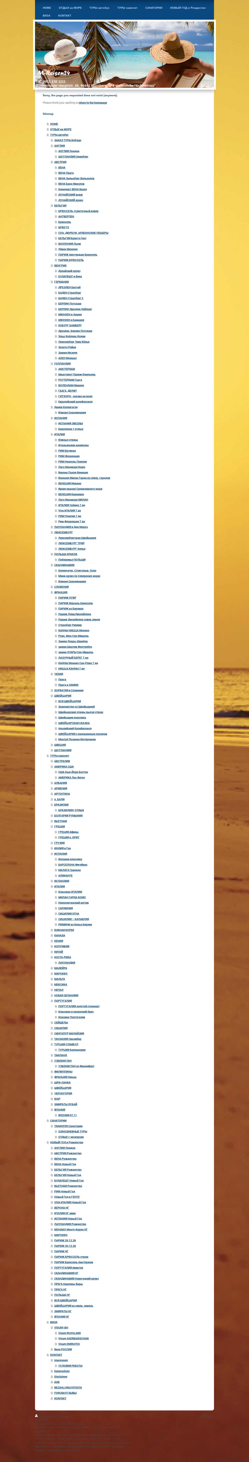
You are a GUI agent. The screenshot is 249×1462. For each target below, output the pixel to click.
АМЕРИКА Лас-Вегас (71, 777)
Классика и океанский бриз (76, 1011)
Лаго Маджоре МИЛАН (73, 499)
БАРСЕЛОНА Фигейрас (72, 864)
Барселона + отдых (70, 429)
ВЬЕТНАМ (60, 821)
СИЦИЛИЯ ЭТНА (68, 913)
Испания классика (70, 859)
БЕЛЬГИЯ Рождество (68, 1169)
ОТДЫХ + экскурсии (71, 1137)
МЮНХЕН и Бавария (71, 320)
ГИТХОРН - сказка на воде (75, 396)
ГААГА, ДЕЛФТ (67, 391)
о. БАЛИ (59, 799)
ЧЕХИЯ (58, 674)
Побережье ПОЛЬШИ (72, 559)
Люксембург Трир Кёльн (73, 342)
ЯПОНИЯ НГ (61, 1316)
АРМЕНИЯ (60, 788)
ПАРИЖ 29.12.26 (65, 1240)
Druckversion (47, 1416)
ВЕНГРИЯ (60, 265)
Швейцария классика (72, 717)
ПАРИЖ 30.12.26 (65, 1246)
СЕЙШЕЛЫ (61, 1022)
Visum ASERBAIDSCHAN (73, 1338)
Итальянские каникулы (73, 445)
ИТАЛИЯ (59, 434)
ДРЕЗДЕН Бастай (69, 287)
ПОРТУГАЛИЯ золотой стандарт (79, 1006)
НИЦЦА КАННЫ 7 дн (71, 668)
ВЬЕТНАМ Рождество (68, 1186)
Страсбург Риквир (70, 625)
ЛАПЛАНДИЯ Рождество (70, 1224)
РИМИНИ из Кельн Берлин (75, 924)
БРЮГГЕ (63, 227)
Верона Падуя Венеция (73, 472)
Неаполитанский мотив (73, 903)
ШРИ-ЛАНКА (62, 1082)
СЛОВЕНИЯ (61, 587)
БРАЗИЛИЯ (61, 804)
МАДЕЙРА (60, 968)
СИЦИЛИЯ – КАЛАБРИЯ (73, 919)
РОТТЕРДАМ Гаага (70, 380)
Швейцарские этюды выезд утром (80, 712)
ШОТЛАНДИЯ (62, 750)
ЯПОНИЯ (59, 1109)
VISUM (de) (61, 1327)
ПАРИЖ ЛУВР (67, 598)
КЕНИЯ (58, 941)
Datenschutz (62, 1371)
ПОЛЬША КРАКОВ (65, 554)
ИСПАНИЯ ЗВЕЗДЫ (70, 423)
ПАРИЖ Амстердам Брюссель (77, 254)
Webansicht (207, 1416)
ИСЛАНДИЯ (61, 881)
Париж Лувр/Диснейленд (74, 614)
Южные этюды (68, 440)
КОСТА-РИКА (62, 957)
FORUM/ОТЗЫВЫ (65, 1393)
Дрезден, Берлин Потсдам (75, 331)
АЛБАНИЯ (60, 783)
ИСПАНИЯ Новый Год (68, 1218)
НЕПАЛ (58, 990)
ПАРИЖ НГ (61, 1251)
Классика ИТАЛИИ (70, 892)
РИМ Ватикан (67, 450)
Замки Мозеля (67, 352)
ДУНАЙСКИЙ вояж (70, 194)
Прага (62, 679)
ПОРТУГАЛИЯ (63, 1001)
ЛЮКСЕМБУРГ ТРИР (71, 543)
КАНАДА (59, 935)
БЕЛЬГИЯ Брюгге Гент (72, 238)
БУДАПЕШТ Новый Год (69, 1180)
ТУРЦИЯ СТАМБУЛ (66, 1044)
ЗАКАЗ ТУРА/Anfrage (67, 140)
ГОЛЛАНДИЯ (62, 363)
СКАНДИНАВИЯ (64, 565)
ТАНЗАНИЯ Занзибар (67, 1039)
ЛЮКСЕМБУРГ (63, 532)
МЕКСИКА (60, 984)
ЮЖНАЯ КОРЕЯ (64, 930)
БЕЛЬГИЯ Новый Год (67, 1175)
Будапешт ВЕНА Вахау (72, 189)
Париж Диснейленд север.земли (79, 619)
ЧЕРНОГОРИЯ (63, 1093)
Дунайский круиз (69, 271)
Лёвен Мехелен (68, 249)
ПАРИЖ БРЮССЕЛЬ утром (71, 1257)
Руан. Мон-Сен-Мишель (73, 636)
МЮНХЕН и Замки (70, 314)
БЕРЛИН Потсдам (69, 303)
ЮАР (57, 1099)
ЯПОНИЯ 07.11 (67, 1115)
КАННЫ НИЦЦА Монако (73, 630)
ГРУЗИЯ (59, 843)
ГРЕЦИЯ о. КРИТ (68, 837)
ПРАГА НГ (60, 1289)
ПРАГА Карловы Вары (68, 1284)
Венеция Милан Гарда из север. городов (84, 478)
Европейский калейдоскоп (75, 401)
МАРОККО (61, 973)
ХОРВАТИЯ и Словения (68, 690)
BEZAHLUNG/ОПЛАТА (68, 1387)
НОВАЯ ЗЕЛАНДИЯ (66, 995)
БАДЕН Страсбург (69, 293)
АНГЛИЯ (59, 145)
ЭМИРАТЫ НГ (63, 1311)
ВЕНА (61, 167)
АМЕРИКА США (64, 766)
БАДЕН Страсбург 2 (70, 298)
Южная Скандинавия (72, 412)
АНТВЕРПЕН (66, 216)
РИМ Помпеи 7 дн (69, 516)
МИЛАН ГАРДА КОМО (72, 897)
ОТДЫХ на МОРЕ (60, 129)
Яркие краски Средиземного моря (80, 489)
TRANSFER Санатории (68, 1126)
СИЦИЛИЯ (61, 1028)
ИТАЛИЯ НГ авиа (65, 1213)
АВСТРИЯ (60, 162)
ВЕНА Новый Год (65, 1164)
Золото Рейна (67, 347)
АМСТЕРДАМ (66, 369)
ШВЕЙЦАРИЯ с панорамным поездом (82, 734)
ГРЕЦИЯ (59, 826)
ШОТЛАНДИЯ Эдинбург (73, 156)
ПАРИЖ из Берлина (70, 608)
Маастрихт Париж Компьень (77, 374)
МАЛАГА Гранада (69, 870)
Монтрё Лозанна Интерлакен (77, 739)
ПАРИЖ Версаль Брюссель (75, 603)
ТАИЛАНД (60, 1055)
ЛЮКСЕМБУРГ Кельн (71, 548)
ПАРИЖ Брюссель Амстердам (73, 1262)
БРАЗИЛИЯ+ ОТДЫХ (71, 810)
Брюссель (64, 222)
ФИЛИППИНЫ (63, 1071)
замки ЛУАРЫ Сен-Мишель (75, 652)
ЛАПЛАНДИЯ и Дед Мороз (71, 527)
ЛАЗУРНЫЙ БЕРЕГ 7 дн (73, 657)
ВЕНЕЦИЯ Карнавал (71, 494)
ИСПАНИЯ (60, 418)
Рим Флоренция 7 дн (71, 521)
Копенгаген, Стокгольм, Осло (77, 570)
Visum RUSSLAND (69, 1333)
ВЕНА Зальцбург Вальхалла (76, 178)
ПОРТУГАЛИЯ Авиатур (68, 1267)
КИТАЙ (58, 952)
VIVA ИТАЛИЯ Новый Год (70, 1202)
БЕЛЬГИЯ (60, 205)
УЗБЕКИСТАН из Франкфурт (76, 1066)
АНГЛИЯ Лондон (68, 151)
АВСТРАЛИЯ (62, 761)
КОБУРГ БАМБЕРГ (70, 325)
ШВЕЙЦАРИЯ (62, 696)
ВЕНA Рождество (65, 1158)
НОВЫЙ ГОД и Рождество (66, 1142)
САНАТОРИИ (58, 1120)
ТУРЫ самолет (59, 755)
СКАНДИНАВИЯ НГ (66, 1273)
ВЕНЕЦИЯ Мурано (69, 483)
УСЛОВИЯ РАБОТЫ (70, 1365)
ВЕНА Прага (66, 173)
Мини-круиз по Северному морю (79, 576)
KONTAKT (56, 1355)
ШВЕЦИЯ (60, 745)
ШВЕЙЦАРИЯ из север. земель (73, 1306)
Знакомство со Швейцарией (76, 706)
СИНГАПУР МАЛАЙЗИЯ (69, 1033)
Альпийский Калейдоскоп (75, 728)
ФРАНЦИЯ (60, 592)
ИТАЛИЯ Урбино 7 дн (71, 505)
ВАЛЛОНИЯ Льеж (69, 243)
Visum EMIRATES (69, 1344)
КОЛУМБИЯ (61, 946)
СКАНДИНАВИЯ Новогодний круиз (76, 1278)
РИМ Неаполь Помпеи (72, 461)
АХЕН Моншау (67, 358)
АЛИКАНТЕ (65, 875)
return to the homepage (93, 102)
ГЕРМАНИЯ (61, 282)
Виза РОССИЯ (63, 1349)
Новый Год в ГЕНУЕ (67, 1197)
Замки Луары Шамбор (73, 641)
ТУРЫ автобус (59, 135)
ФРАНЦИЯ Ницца (65, 1077)
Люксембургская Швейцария (77, 538)
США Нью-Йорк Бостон (73, 772)
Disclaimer (60, 1376)
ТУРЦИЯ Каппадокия (72, 1050)
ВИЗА (53, 1322)
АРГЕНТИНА (62, 794)
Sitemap (63, 1416)
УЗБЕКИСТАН (63, 1060)
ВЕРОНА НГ (61, 1208)
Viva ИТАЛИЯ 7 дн (69, 510)
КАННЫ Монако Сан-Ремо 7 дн (78, 663)
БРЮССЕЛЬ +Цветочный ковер (78, 211)
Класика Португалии (71, 1017)
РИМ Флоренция (69, 456)
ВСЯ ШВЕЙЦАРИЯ (69, 701)
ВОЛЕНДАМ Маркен (71, 385)
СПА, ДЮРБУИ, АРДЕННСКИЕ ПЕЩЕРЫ (83, 233)
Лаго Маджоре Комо (71, 467)
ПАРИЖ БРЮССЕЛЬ (71, 260)
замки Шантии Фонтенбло (75, 647)
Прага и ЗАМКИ (68, 685)
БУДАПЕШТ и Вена (70, 276)
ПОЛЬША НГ (62, 1295)
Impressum (61, 1360)
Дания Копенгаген (66, 407)
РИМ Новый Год (64, 1191)
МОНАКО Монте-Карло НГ (71, 1229)
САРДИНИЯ (65, 908)
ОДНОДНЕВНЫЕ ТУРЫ (72, 1131)
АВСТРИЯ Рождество (68, 1153)
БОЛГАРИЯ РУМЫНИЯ (68, 815)
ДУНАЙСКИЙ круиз (70, 200)
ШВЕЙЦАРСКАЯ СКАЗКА (74, 723)
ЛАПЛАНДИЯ (66, 962)
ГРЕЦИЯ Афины (68, 832)
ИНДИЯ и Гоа (62, 848)
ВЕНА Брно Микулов (71, 184)
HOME (54, 124)
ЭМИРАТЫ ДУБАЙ (65, 1104)
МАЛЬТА (59, 979)
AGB (57, 1382)
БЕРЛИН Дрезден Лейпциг (75, 309)
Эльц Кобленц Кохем (71, 336)
